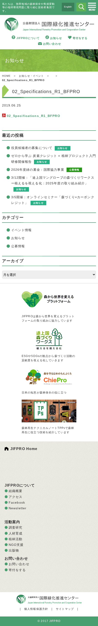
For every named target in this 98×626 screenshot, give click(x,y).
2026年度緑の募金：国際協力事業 (37, 169)
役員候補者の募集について (31, 148)
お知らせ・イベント (31, 75)
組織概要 (15, 491)
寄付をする (80, 38)
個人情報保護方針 (36, 609)
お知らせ (56, 38)
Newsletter (17, 508)
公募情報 (18, 246)
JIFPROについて (28, 38)
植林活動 (15, 539)
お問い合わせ (52, 43)
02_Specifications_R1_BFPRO (33, 116)
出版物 (14, 550)
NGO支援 (16, 545)
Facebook (17, 502)
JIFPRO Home (23, 449)
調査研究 (15, 527)
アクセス (15, 497)
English (68, 6)
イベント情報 (21, 230)
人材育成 (15, 533)
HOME (6, 75)
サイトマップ (65, 609)
